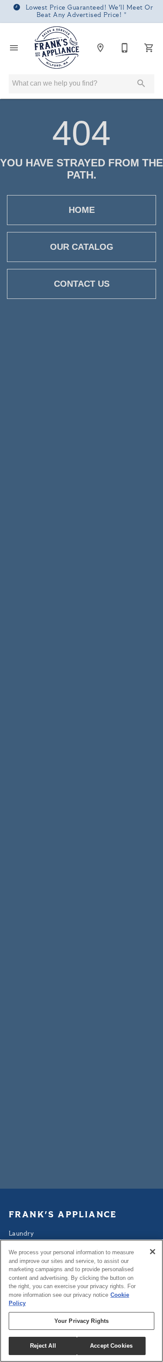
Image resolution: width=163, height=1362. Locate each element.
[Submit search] (141, 83)
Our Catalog (81, 247)
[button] (13, 47)
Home (82, 210)
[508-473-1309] (124, 47)
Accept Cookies (111, 1345)
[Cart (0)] (149, 47)
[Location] (100, 47)
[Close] (152, 1251)
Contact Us (82, 283)
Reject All (43, 1345)
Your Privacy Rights (81, 1321)
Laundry (21, 1234)
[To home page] (57, 48)
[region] (81, 1300)
